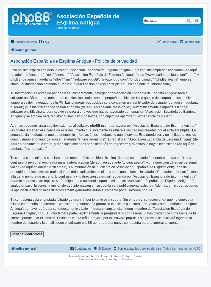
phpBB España (122, 259)
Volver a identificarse (27, 234)
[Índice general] (32, 18)
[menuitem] (43, 41)
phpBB (94, 256)
